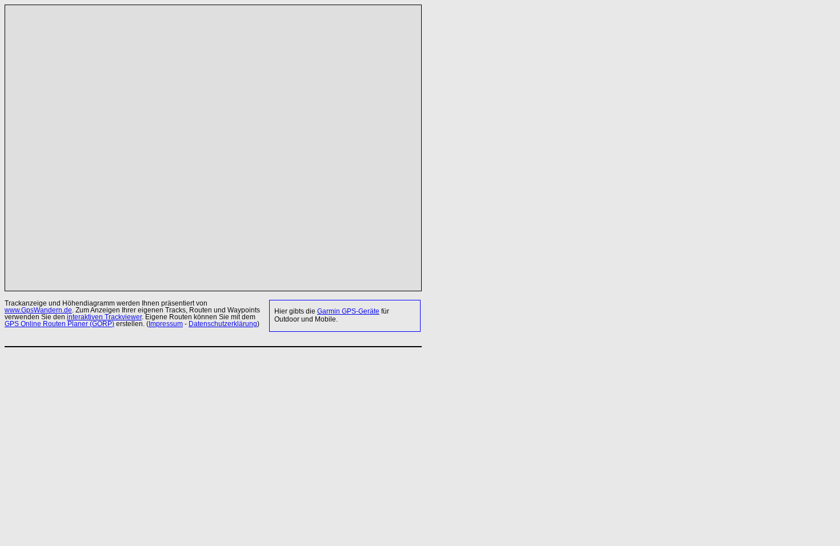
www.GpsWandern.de (38, 310)
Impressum (166, 323)
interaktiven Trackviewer (104, 317)
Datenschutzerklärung (223, 323)
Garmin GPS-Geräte (348, 311)
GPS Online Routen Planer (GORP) (59, 323)
